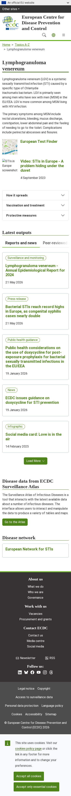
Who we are (35, 592)
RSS (52, 658)
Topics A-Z (22, 45)
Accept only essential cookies (36, 787)
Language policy (52, 705)
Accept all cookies (28, 776)
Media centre (35, 641)
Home (6, 45)
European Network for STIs (29, 549)
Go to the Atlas (15, 522)
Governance (35, 597)
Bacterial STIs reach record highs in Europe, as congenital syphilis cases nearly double (34, 311)
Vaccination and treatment (25, 205)
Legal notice (26, 688)
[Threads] (51, 672)
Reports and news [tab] (21, 243)
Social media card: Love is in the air (33, 436)
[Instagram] (45, 672)
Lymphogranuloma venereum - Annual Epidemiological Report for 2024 (35, 270)
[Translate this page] (53, 35)
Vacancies (35, 614)
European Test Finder (39, 141)
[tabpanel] (35, 356)
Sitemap (50, 714)
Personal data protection (21, 705)
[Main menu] (64, 35)
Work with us (36, 606)
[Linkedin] (20, 672)
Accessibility (33, 714)
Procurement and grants (35, 619)
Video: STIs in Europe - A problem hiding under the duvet (42, 166)
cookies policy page (28, 748)
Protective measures (21, 215)
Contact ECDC (35, 628)
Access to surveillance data (34, 697)
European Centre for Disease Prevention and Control (43, 22)
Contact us (35, 635)
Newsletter (27, 658)
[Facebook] (32, 672)
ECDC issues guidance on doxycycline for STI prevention (32, 400)
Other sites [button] (9, 9)
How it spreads (17, 195)
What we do (36, 586)
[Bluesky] (26, 672)
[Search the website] (44, 35)
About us (35, 579)
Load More (33, 461)
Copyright (43, 688)
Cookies (17, 714)
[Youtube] (39, 672)
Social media (35, 646)
